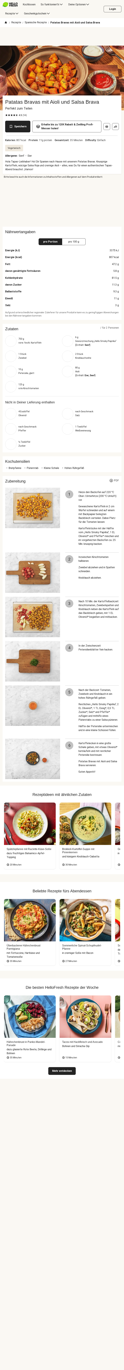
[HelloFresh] (10, 4)
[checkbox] (6, 115)
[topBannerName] (62, 36)
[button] (62, 329)
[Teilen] (115, 126)
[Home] (6, 23)
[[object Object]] (106, 126)
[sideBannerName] (62, 202)
